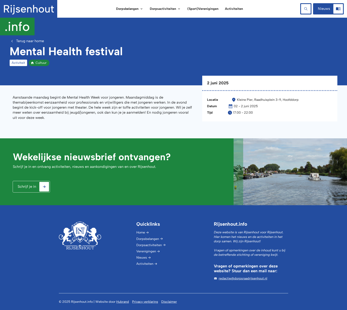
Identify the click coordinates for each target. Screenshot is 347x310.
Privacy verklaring (145, 302)
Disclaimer (169, 302)
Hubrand (122, 302)
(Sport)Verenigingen (202, 9)
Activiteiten (234, 9)
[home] (28, 17)
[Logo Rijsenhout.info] (96, 235)
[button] (130, 9)
